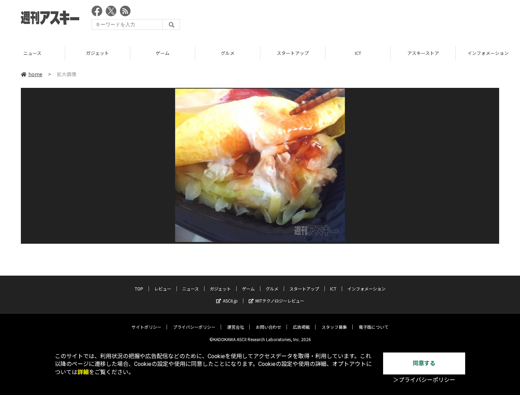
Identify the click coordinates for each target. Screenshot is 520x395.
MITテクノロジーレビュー (279, 301)
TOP (139, 289)
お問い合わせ (268, 327)
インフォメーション (366, 289)
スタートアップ (293, 53)
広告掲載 (301, 327)
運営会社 (235, 327)
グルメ (228, 53)
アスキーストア (423, 53)
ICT (358, 53)
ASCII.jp (230, 301)
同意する (424, 363)
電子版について (373, 327)
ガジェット (97, 53)
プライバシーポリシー (194, 327)
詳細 (83, 372)
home (35, 74)
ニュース (32, 53)
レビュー (162, 289)
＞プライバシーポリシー (424, 380)
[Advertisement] (370, 19)
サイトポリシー (146, 327)
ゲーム (162, 53)
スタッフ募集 (334, 327)
